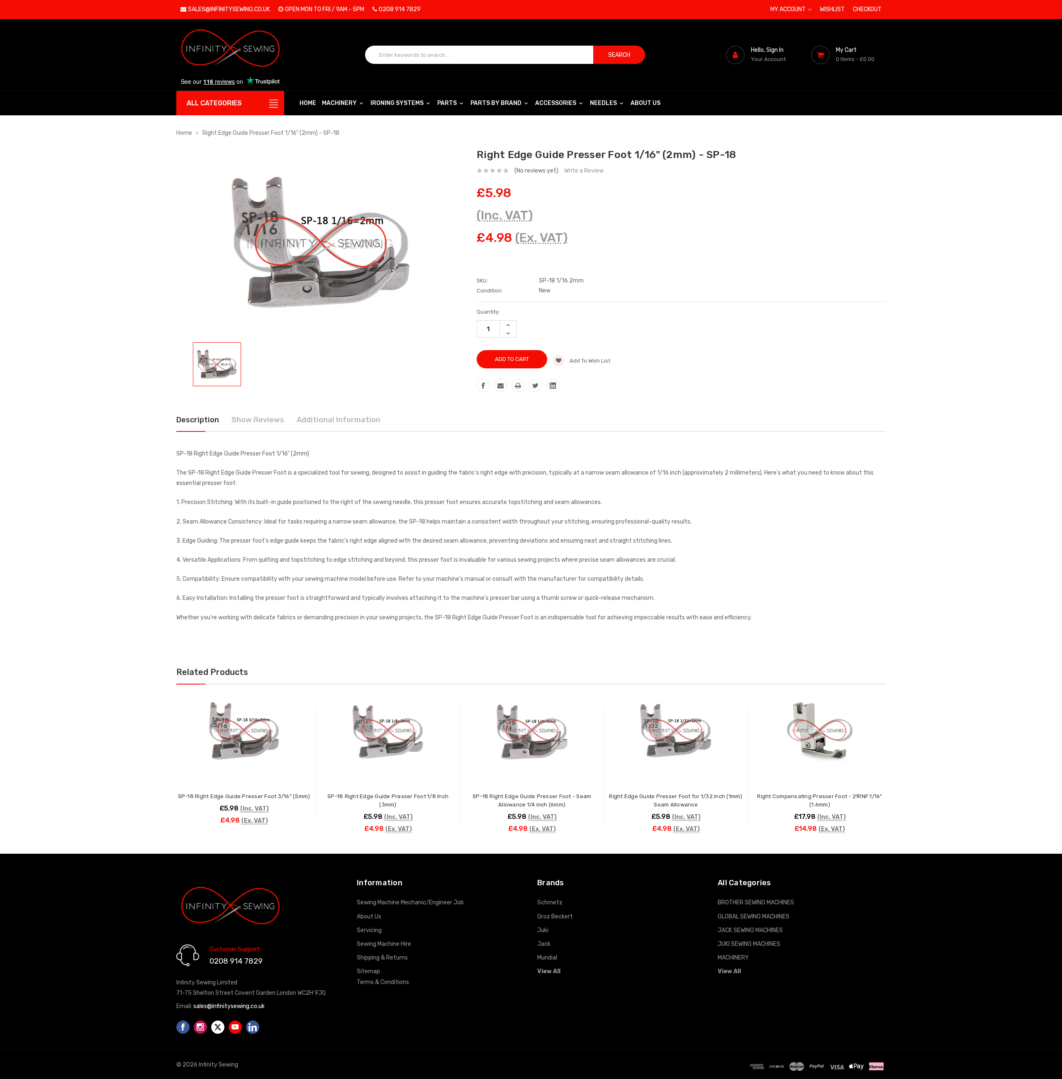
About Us (645, 103)
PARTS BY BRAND (496, 103)
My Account (788, 9)
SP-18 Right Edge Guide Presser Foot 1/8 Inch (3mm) (387, 800)
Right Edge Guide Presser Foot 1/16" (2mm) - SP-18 (270, 132)
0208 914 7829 (400, 9)
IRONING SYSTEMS (397, 103)
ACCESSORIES (556, 103)
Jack (543, 943)
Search (619, 54)
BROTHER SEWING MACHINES (756, 902)
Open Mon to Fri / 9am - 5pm (324, 9)
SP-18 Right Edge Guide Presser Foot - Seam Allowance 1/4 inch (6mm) (532, 800)
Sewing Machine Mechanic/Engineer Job (410, 902)
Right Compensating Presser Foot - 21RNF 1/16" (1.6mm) (819, 800)
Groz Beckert (555, 916)
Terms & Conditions (383, 982)
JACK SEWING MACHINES (750, 930)
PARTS (447, 103)
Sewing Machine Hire (384, 943)
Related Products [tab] (212, 672)
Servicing (369, 930)
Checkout (867, 9)
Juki (542, 930)
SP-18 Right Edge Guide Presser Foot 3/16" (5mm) (244, 796)
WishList (832, 9)
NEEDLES (604, 103)
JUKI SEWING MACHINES (749, 943)
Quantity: (488, 312)
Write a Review (584, 170)
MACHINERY (340, 103)
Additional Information (338, 419)
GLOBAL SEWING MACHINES (753, 916)
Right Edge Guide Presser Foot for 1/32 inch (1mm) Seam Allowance (675, 800)
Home (308, 103)
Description (197, 419)
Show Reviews (257, 419)
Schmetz (550, 902)
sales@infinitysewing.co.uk (229, 9)
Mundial (547, 957)
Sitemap (368, 971)
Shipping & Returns (382, 957)
